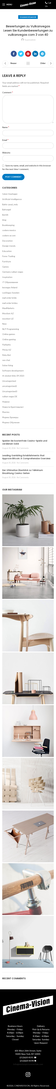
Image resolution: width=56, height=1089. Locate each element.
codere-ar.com (9, 235)
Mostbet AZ (8, 313)
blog (4, 220)
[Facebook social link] (14, 54)
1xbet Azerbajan (9, 194)
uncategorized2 (9, 386)
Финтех (5, 412)
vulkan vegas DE (28, 17)
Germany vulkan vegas (12, 272)
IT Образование (10, 282)
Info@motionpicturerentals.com (28, 1064)
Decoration (7, 240)
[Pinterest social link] (28, 54)
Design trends (9, 246)
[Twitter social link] (21, 54)
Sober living (7, 365)
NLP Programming (10, 329)
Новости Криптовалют (13, 407)
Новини (6, 401)
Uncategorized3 (9, 391)
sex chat (6, 360)
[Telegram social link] (42, 54)
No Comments (23, 448)
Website (6, 152)
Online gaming (9, 339)
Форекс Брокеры (10, 417)
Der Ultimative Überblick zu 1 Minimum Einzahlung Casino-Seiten (22, 472)
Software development (13, 370)
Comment (7, 92)
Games (5, 266)
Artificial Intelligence (12, 199)
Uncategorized (9, 381)
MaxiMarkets (8, 308)
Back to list (28, 63)
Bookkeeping (8, 225)
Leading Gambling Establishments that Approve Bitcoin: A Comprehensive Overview (26, 457)
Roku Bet (6, 355)
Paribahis (6, 344)
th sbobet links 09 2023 (13, 375)
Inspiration (7, 277)
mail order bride (9, 297)
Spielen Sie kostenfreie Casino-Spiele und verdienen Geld (24, 442)
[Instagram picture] (28, 520)
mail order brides (10, 303)
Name (5, 127)
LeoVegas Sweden (10, 292)
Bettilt (5, 214)
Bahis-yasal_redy (10, 204)
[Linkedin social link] (35, 54)
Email (5, 139)
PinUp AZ (6, 349)
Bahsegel (6, 209)
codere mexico (9, 230)
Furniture (6, 261)
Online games (8, 334)
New (4, 323)
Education (7, 251)
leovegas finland (9, 287)
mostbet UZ (8, 318)
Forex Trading (8, 256)
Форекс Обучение (11, 422)
